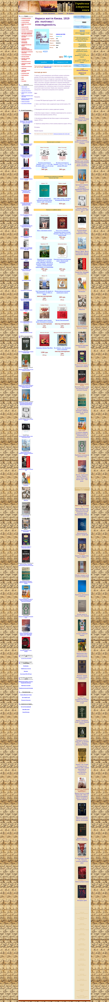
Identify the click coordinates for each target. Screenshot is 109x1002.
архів (22, 79)
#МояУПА (26, 500)
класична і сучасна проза (27, 30)
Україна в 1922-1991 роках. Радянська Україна (27, 99)
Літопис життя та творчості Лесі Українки (82, 615)
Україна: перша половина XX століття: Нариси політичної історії (82, 700)
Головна (37, 13)
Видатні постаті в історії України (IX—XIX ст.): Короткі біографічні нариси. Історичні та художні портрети (82, 796)
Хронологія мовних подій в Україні (26, 260)
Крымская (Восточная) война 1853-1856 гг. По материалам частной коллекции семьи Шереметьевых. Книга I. (82, 511)
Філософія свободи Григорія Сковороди (26, 215)
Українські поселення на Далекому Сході (26, 617)
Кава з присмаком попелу (44, 230)
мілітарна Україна (25, 56)
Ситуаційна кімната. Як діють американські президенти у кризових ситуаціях (26, 155)
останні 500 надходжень (26, 658)
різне (22, 77)
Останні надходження (49, 13)
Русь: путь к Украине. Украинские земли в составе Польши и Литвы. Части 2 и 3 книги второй (62, 233)
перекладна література (26, 66)
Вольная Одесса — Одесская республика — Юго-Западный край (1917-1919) (26, 122)
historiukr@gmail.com (82, 70)
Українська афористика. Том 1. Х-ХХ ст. (82, 556)
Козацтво (26, 671)
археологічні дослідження (24, 42)
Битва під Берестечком (81, 881)
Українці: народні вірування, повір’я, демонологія (81, 677)
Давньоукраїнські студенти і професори (82, 533)
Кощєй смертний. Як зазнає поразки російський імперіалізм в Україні (26, 203)
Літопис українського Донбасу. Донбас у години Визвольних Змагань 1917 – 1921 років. (26, 634)
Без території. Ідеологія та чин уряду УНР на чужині (26, 300)
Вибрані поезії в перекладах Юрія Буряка (26, 322)
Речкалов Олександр (25, 700)
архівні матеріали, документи (25, 39)
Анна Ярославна (26, 709)
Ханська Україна (25, 515)
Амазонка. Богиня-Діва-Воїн (44, 348)
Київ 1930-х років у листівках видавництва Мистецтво (62, 199)
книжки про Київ (24, 27)
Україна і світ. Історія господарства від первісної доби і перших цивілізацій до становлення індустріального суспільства (82, 769)
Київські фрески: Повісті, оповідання (82, 839)
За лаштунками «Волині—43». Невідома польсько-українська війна (82, 861)
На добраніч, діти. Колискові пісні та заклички (62, 348)
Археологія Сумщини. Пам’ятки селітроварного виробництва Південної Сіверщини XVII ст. (25, 403)
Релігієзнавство (24, 75)
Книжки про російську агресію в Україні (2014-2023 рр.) (26, 682)
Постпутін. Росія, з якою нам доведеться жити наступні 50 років (26, 565)
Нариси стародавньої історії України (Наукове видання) (82, 722)
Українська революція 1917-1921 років (61, 133)
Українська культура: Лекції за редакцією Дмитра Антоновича (82, 818)
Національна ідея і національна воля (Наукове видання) (82, 655)
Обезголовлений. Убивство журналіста (26, 237)
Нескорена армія (82, 900)
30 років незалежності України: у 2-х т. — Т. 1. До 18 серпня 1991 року (62, 164)
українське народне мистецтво (25, 71)
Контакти (62, 13)
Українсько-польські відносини (26, 688)
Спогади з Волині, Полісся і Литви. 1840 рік (26, 420)
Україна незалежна (25, 101)
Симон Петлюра (25, 712)
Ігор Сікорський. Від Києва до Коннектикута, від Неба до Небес (44, 292)
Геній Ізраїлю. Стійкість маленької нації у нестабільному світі (26, 191)
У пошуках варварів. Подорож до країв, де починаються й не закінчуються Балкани (26, 600)
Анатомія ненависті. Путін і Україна (26, 651)
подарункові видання (26, 54)
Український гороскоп (26, 280)
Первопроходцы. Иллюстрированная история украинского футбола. (26, 225)
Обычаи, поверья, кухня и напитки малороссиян (82, 575)
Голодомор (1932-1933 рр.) (26, 673)
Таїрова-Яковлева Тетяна (26, 694)
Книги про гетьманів (25, 685)
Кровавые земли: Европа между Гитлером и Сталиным (44, 321)
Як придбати (70, 13)
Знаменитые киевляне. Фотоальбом (26, 531)
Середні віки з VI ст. (25, 88)
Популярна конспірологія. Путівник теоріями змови (26, 352)
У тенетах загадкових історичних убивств (82, 98)
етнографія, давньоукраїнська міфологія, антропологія (26, 48)
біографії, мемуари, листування (25, 59)
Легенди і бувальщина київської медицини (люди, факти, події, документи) (44, 200)
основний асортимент (26, 18)
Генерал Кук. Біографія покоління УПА (26, 470)
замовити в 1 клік (62, 62)
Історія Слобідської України (81, 634)
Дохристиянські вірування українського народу (62, 291)
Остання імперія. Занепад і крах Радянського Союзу (26, 437)
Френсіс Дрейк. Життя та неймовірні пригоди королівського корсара (26, 453)
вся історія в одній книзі (26, 103)
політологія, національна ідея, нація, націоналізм (26, 33)
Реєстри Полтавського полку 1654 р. (26, 310)
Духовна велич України (26, 133)
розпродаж (23, 68)
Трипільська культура (26, 668)
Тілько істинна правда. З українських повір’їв (26, 547)
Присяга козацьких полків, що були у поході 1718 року (26, 370)
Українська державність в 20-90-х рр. (82, 595)
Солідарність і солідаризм (26, 290)
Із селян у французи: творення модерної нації (26, 168)
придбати (44, 62)
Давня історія (24, 86)
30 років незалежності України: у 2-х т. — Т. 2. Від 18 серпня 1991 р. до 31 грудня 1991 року (44, 165)
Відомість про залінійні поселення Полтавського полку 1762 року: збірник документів (26, 386)
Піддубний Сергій (26, 697)
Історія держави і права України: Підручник (26, 270)
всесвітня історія (25, 73)
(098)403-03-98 (47, 67)
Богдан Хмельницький (26, 706)
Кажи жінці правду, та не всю (26, 332)
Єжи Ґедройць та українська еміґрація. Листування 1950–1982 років (26, 248)
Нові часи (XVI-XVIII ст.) (26, 90)
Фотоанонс (23, 81)
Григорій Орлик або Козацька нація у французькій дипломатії (62, 260)
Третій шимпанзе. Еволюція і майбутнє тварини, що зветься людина (25, 582)
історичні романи (25, 22)
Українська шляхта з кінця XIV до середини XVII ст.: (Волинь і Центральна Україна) (82, 742)
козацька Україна (25, 28)
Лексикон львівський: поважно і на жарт (26, 179)
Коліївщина (26, 485)
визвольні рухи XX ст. (26, 61)
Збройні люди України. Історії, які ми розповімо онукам (26, 144)
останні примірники (25, 20)
